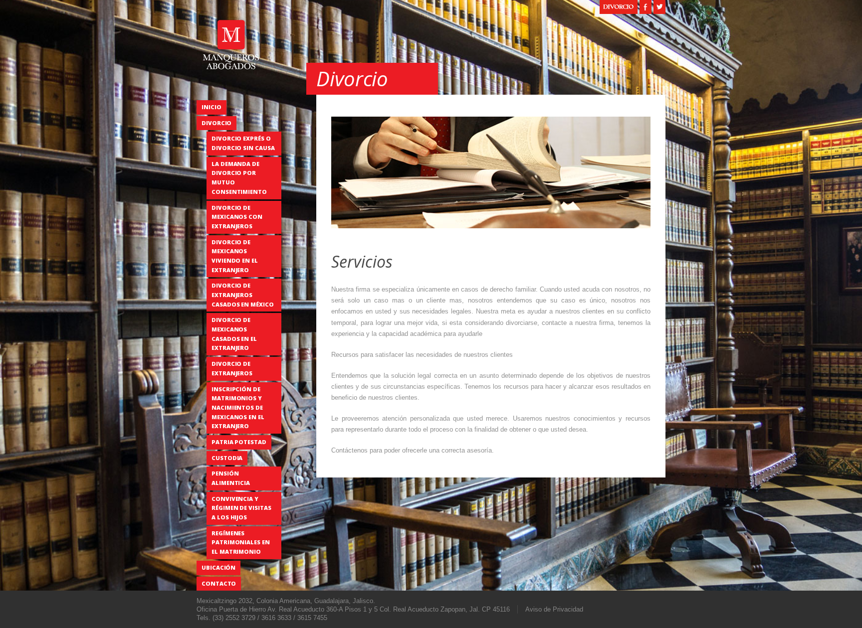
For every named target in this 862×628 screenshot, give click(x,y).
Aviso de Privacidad (554, 609)
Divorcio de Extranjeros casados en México (243, 295)
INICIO (211, 107)
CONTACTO (219, 583)
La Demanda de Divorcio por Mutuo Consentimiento (239, 177)
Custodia (227, 458)
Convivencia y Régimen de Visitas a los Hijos (241, 508)
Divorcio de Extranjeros (232, 368)
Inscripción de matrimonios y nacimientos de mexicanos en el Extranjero (238, 407)
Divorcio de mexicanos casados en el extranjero (234, 333)
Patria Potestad (239, 442)
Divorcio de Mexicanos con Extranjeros (237, 217)
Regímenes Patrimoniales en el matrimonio (241, 542)
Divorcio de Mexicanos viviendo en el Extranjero (235, 256)
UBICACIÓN (218, 567)
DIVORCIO (216, 123)
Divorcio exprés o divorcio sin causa (243, 143)
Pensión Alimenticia (231, 478)
